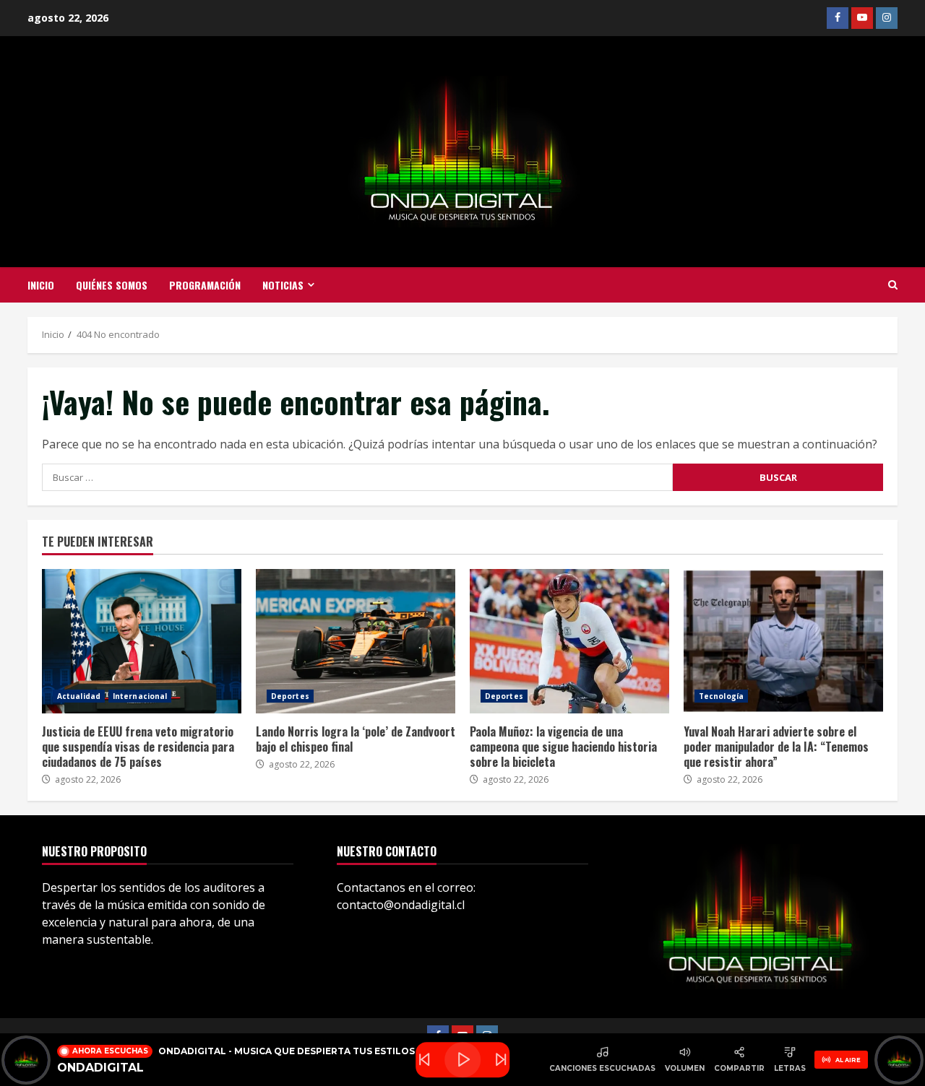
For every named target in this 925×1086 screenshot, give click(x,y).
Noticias (283, 284)
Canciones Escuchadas (602, 1068)
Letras (790, 1068)
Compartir (739, 1068)
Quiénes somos (111, 284)
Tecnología (721, 696)
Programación (205, 284)
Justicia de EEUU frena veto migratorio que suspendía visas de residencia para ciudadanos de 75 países (141, 641)
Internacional (140, 696)
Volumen (685, 1068)
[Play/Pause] (462, 1060)
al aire (848, 1060)
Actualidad (78, 696)
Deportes (290, 696)
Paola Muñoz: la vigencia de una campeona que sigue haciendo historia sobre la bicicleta (569, 641)
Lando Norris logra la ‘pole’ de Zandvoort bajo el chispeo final (355, 641)
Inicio (40, 284)
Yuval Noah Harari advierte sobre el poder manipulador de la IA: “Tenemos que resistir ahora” (783, 641)
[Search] (893, 285)
